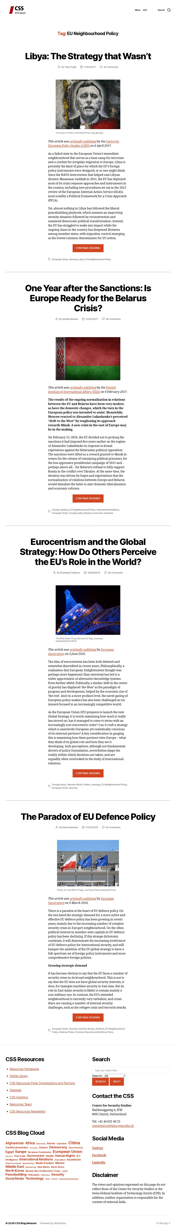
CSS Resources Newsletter (27, 1111)
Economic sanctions (103, 513)
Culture (43, 1147)
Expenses (9, 1156)
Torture (54, 1179)
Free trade (19, 1156)
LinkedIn (98, 1162)
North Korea (15, 1171)
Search (100, 1081)
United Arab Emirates (69, 1179)
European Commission (39, 1152)
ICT (78, 1155)
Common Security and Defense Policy (94, 1032)
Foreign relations (60, 509)
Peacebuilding (16, 1174)
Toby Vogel (70, 67)
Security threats (87, 1028)
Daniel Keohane (70, 827)
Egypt (10, 1152)
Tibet (47, 1179)
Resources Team (21, 1104)
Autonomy (41, 1143)
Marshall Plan (28, 1163)
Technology (34, 1178)
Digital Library (19, 1076)
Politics (87, 784)
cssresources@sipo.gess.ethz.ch (113, 1126)
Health (50, 1155)
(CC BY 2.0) (97, 132)
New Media (43, 1167)
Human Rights (65, 1155)
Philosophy (33, 1175)
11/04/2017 (90, 67)
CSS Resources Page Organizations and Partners (42, 1083)
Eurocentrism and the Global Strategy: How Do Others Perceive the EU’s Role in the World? (88, 551)
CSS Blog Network (26, 1223)
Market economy (13, 1163)
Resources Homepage (24, 1069)
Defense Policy (66, 1032)
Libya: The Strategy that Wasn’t (88, 56)
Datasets (15, 1090)
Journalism (59, 1160)
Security (73, 259)
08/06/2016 (94, 572)
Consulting (33, 1148)
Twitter (97, 1148)
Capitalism (62, 1143)
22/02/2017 (92, 319)
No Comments (111, 67)
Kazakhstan (74, 1159)
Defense (100, 1028)
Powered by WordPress (53, 1223)
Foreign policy (76, 513)
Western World (74, 784)
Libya (81, 259)
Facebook (99, 1155)
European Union (60, 259)
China (74, 1142)
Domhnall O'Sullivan (70, 572)
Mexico (59, 1163)
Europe (20, 1152)
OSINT (65, 1171)
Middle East (15, 1167)
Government (35, 1155)
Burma (51, 1143)
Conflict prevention (17, 1147)
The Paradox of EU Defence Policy (88, 816)
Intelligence (12, 1159)
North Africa (57, 1167)
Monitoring (31, 1167)
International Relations (108, 509)
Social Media (15, 1178)
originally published (83, 141)
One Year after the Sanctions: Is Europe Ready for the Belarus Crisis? (88, 298)
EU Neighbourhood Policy (98, 259)
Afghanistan (15, 1143)
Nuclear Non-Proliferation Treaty (43, 1171)
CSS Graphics (19, 1097)
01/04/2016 (92, 827)
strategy (96, 784)
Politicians (45, 1175)
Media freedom (45, 1163)
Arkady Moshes (70, 319)
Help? (117, 1081)
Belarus (88, 513)
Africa (30, 1143)
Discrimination (76, 1147)
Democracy (58, 1147)
